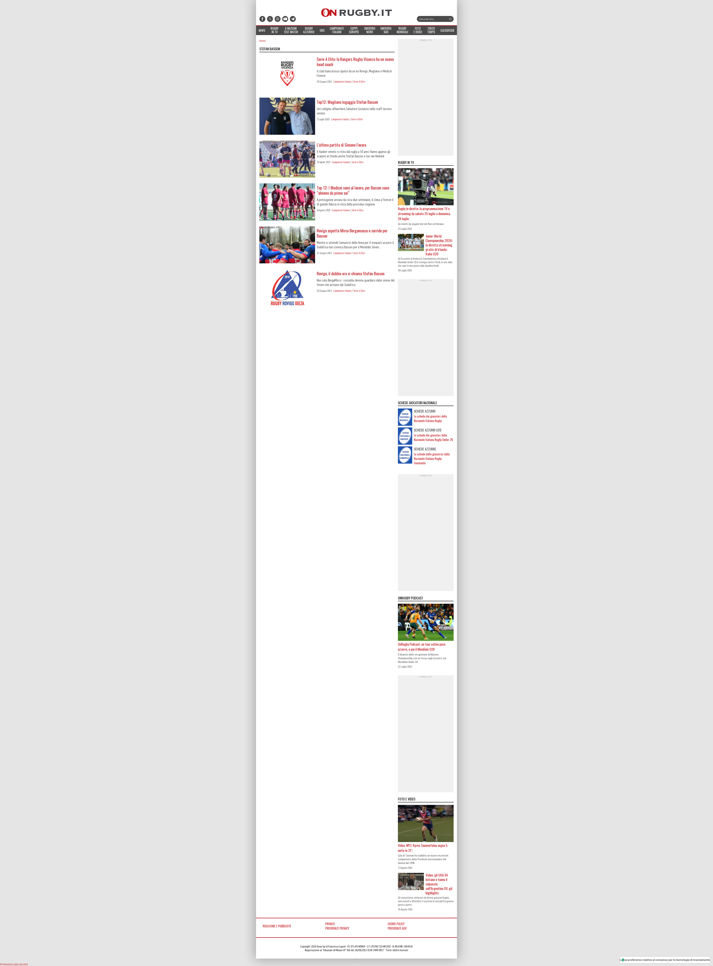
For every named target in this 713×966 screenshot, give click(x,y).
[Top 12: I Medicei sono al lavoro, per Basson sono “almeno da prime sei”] (287, 202)
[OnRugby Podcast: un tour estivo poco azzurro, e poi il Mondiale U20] (426, 623)
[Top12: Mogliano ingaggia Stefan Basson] (287, 116)
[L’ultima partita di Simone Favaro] (287, 159)
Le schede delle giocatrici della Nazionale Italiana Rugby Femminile (432, 458)
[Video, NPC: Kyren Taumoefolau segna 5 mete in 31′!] (426, 824)
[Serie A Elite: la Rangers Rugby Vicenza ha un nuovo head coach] (287, 74)
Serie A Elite (359, 81)
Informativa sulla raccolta (14, 964)
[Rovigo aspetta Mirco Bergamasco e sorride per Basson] (287, 245)
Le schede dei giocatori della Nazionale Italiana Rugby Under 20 (433, 437)
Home (262, 41)
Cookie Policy (396, 924)
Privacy (330, 924)
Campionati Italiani (342, 81)
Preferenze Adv (397, 928)
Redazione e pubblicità (277, 926)
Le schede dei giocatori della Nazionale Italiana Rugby (430, 418)
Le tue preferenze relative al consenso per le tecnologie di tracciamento (665, 959)
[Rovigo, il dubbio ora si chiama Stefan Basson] (287, 288)
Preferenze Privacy (337, 928)
